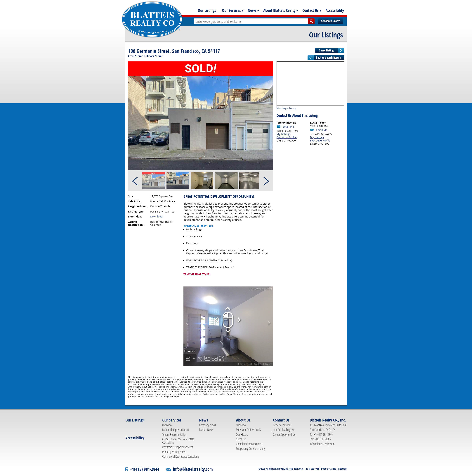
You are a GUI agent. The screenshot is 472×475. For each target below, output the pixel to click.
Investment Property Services (177, 447)
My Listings (283, 134)
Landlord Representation (175, 429)
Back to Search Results (328, 58)
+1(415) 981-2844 (144, 469)
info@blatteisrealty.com (322, 444)
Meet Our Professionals (248, 429)
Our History (242, 434)
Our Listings (207, 10)
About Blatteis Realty (279, 10)
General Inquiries (282, 425)
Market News (206, 429)
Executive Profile (287, 137)
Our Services (231, 10)
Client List (241, 439)
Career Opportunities (284, 434)
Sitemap (342, 468)
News (252, 10)
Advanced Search (330, 21)
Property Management (174, 452)
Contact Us (310, 10)
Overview (167, 425)
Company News (207, 425)
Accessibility (335, 10)
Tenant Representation (174, 434)
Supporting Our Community (250, 448)
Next (266, 180)
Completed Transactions (248, 444)
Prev (135, 180)
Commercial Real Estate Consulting (180, 456)
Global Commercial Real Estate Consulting (178, 441)
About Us (243, 420)
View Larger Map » (286, 108)
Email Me (288, 126)
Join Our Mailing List (283, 429)
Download (156, 216)
